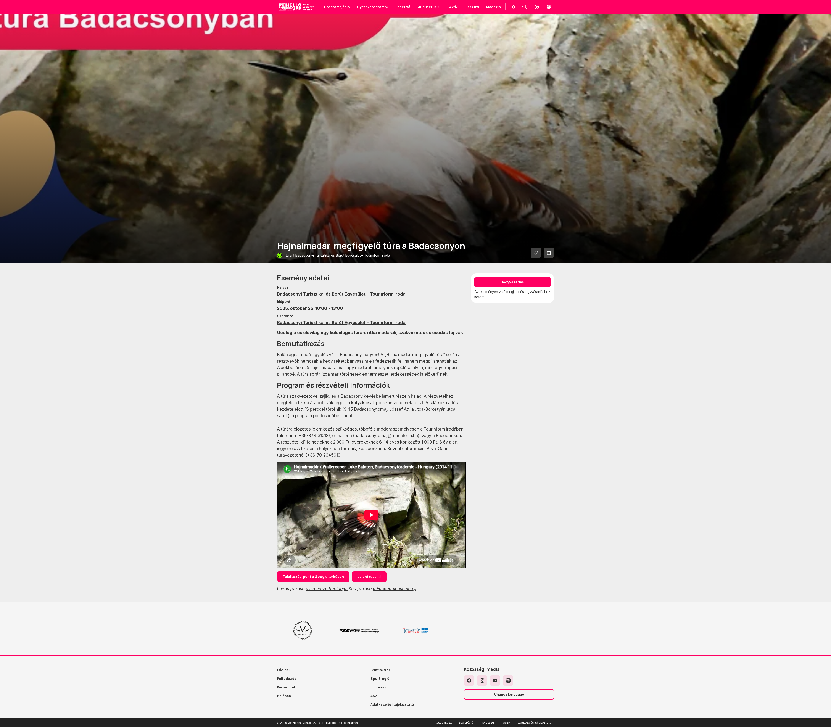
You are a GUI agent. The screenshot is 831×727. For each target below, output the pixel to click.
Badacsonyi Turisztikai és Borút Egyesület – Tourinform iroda (341, 294)
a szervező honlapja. (327, 588)
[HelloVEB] (296, 7)
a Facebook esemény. (394, 588)
